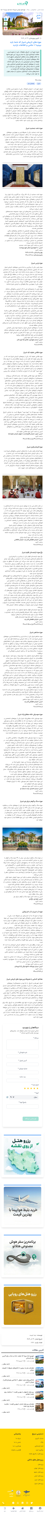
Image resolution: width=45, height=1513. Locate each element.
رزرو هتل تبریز (39, 1480)
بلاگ (41, 1442)
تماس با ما (17, 1442)
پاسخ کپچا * (22, 1102)
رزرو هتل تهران (38, 1468)
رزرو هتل (40, 1464)
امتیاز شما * (35, 1085)
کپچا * (37, 1093)
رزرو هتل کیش (38, 1476)
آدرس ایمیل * (22, 1061)
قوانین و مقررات (16, 1450)
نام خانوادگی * (22, 1053)
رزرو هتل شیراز (39, 1483)
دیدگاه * (36, 1038)
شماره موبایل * (22, 1069)
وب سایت (22, 1077)
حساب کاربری (39, 1438)
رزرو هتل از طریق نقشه (36, 1454)
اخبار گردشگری (39, 1446)
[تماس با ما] (3, 1502)
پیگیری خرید (39, 1450)
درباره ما (18, 1438)
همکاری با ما (17, 1446)
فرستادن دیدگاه (30, 1119)
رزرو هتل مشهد (38, 1472)
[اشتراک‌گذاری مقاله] (6, 19)
